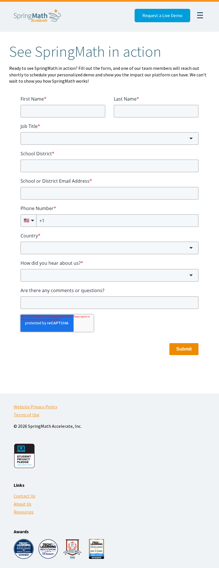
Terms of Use (26, 415)
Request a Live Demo (162, 15)
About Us (22, 504)
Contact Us (24, 496)
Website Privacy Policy (35, 407)
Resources (24, 512)
